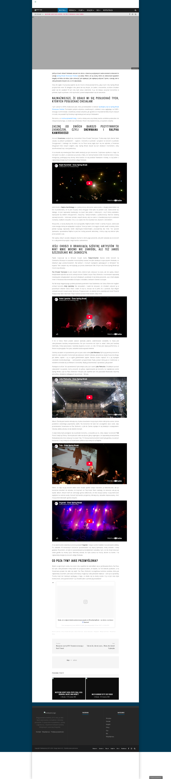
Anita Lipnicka (56, 631)
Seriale (72, 10)
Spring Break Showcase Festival (67, 76)
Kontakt (38, 732)
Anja (76, 49)
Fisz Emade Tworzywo (68, 631)
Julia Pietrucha (79, 631)
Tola (54, 634)
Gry (107, 730)
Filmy (81, 10)
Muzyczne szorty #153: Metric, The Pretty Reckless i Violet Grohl (64, 14)
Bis (98, 10)
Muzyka (62, 10)
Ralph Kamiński (105, 631)
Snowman (113, 631)
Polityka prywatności (57, 732)
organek (96, 631)
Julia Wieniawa (89, 631)
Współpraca (108, 10)
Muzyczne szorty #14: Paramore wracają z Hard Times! (70, 646)
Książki (90, 10)
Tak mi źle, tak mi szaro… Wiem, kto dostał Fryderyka (101, 646)
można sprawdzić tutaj (68, 118)
